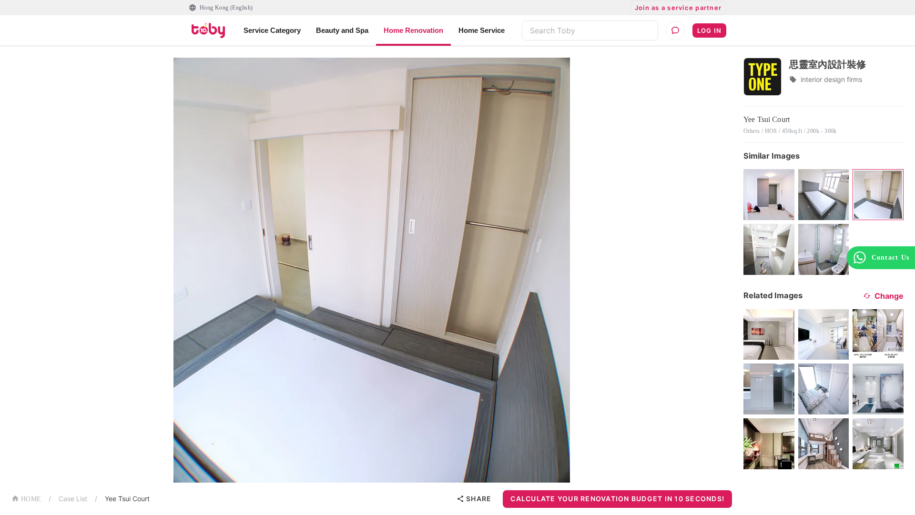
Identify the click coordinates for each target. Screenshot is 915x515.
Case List (73, 499)
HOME (31, 499)
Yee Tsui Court (127, 499)
